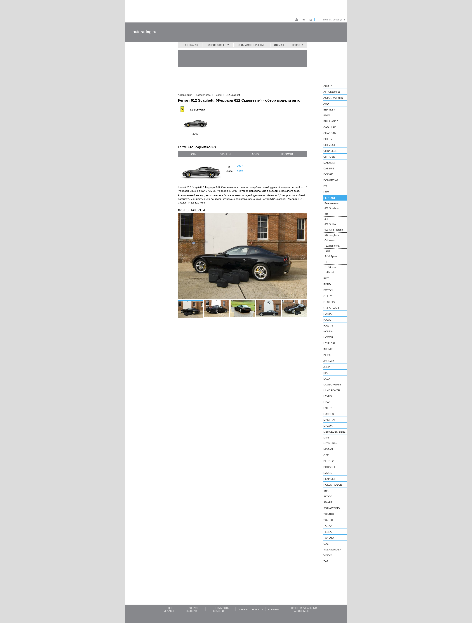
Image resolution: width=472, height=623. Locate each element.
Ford (327, 284)
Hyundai (329, 343)
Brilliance (330, 121)
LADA (326, 378)
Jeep (326, 366)
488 (326, 219)
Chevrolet (331, 144)
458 (326, 213)
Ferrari (329, 197)
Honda (328, 331)
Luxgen (328, 414)
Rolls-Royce (332, 484)
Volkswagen (332, 549)
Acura (327, 86)
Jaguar (328, 360)
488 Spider (330, 224)
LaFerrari (329, 272)
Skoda (327, 496)
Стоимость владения (251, 45)
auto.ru (144, 31)
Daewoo (329, 162)
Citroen (329, 156)
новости (287, 154)
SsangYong (331, 508)
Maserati (329, 419)
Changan (329, 133)
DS (325, 186)
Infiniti (328, 349)
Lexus (327, 396)
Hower (328, 337)
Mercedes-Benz (334, 431)
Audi (326, 103)
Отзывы (279, 45)
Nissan (328, 449)
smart (327, 502)
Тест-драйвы (190, 45)
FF (325, 261)
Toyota (328, 537)
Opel (326, 455)
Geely (327, 296)
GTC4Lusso (330, 267)
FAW (326, 192)
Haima (327, 313)
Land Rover (331, 390)
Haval (327, 319)
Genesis (329, 302)
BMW (326, 115)
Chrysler (330, 150)
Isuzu (327, 355)
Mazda (327, 425)
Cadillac (329, 127)
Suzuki (328, 520)
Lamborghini (332, 384)
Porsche (329, 467)
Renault (329, 478)
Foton (328, 290)
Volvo (327, 555)
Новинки (273, 609)
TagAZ (327, 525)
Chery (327, 139)
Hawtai (328, 325)
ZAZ (325, 561)
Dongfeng (330, 180)
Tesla (327, 531)
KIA (325, 372)
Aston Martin (333, 97)
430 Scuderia (331, 208)
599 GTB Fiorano (333, 229)
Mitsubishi (330, 443)
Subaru (328, 514)
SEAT (326, 490)
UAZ (326, 543)
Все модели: (331, 203)
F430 (327, 251)
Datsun (328, 168)
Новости (297, 45)
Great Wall (331, 307)
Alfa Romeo (331, 91)
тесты (192, 154)
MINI (326, 437)
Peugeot (329, 461)
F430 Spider (330, 256)
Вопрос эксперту (218, 45)
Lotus (327, 408)
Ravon (327, 472)
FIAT (326, 278)
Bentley (329, 109)
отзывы (225, 154)
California (329, 240)
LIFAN (327, 402)
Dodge (328, 174)
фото (255, 154)
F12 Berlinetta (331, 245)
